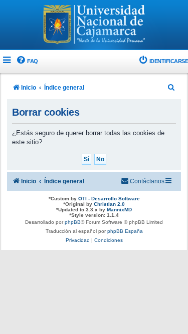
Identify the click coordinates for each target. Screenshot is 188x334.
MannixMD (119, 209)
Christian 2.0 (109, 204)
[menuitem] (27, 61)
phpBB (73, 222)
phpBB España (125, 231)
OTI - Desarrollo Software (109, 198)
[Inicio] (94, 25)
